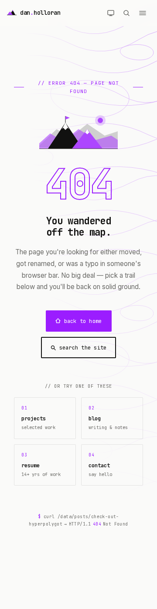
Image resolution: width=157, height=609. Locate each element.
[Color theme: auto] (111, 13)
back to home (83, 321)
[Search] (126, 13)
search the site (83, 347)
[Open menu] (142, 13)
